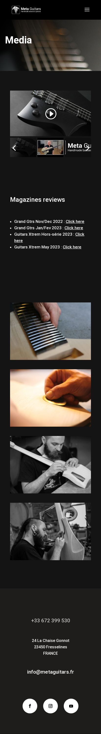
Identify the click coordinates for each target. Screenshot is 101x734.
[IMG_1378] (50, 558)
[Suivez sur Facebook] (30, 706)
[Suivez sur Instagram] (50, 706)
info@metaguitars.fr (50, 672)
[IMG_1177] (50, 358)
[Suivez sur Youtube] (71, 706)
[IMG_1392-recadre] (50, 492)
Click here (72, 247)
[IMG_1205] (50, 425)
